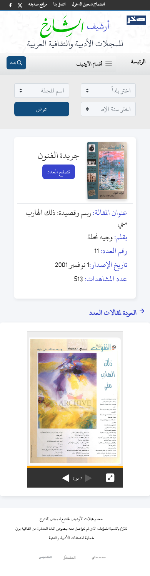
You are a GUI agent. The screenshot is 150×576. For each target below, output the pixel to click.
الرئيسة (138, 61)
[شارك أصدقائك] (10, 5)
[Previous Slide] (88, 475)
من (77, 478)
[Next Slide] (65, 475)
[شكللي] (69, 559)
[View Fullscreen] (110, 477)
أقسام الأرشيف (89, 64)
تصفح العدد (58, 171)
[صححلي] (98, 559)
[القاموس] (45, 559)
